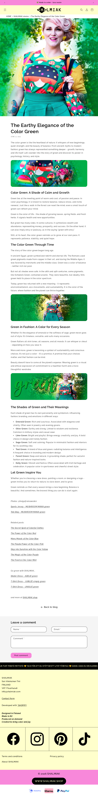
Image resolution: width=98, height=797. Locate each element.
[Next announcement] (93, 2)
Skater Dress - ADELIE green (24, 576)
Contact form (8, 698)
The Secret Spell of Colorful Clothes (27, 528)
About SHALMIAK (10, 762)
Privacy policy (57, 756)
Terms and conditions (12, 756)
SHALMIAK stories (21, 16)
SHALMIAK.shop (30, 597)
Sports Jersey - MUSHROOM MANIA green (30, 506)
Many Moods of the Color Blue (25, 539)
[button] (5, 9)
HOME (8, 16)
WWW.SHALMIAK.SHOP (49, 781)
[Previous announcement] (4, 2)
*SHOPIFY (22, 705)
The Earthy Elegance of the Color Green (48, 16)
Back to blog (51, 607)
